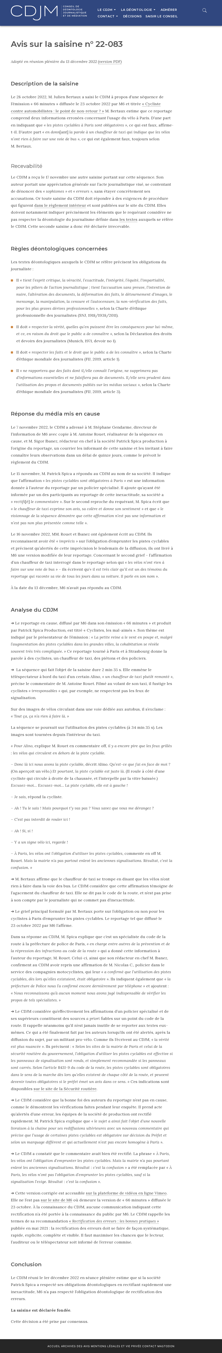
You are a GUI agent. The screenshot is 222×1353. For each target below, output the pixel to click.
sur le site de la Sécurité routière (65, 1088)
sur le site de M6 (56, 1199)
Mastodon (166, 1346)
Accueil (53, 1346)
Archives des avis (75, 1346)
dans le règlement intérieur (60, 205)
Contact (149, 1346)
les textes (128, 219)
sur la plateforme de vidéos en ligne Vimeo (126, 1193)
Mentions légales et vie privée (116, 1346)
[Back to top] (208, 1340)
